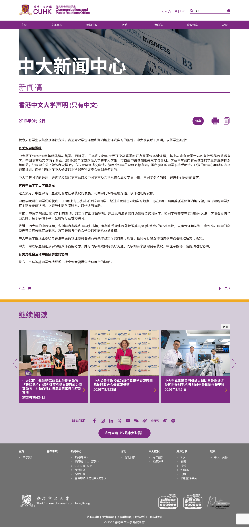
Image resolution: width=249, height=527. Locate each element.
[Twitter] (185, 125)
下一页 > (224, 288)
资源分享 (192, 25)
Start (224, 327)
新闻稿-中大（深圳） (87, 461)
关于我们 (28, 457)
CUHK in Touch (83, 465)
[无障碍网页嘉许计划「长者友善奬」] (192, 501)
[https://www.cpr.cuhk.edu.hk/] (72, 10)
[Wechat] (136, 421)
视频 (183, 465)
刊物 (183, 474)
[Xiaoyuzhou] (165, 421)
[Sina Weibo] (202, 125)
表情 (183, 461)
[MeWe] (218, 125)
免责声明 (108, 517)
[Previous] (15, 363)
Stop (227, 327)
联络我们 (141, 517)
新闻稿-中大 (82, 457)
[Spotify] (173, 421)
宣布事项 (56, 25)
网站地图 (156, 517)
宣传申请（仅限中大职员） (91, 478)
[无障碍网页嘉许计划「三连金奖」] (168, 501)
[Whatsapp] (210, 125)
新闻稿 (30, 87)
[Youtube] (128, 421)
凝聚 (225, 25)
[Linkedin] (176, 125)
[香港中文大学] (36, 10)
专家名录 (80, 474)
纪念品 (184, 470)
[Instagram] (103, 421)
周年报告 (158, 457)
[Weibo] (145, 421)
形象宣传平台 (188, 478)
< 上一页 (25, 288)
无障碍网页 (124, 517)
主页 (24, 25)
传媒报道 (80, 470)
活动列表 (129, 457)
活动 (124, 25)
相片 (183, 457)
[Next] (234, 363)
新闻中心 (91, 25)
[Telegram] (193, 125)
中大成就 (157, 25)
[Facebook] (168, 125)
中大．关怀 (221, 457)
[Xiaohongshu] (155, 421)
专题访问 (158, 461)
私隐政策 (93, 517)
